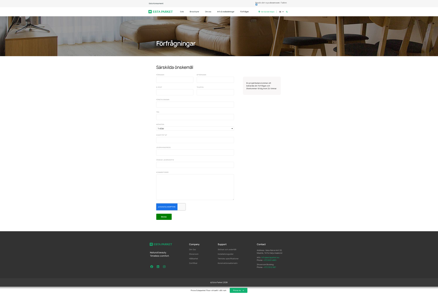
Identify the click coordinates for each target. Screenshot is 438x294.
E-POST (159, 87)
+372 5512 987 (269, 267)
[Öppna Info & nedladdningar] (236, 11)
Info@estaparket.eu (270, 257)
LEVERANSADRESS (163, 147)
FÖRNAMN (160, 75)
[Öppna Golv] (185, 11)
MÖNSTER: (160, 124)
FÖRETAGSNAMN (162, 100)
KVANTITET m (161, 135)
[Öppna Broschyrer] (200, 11)
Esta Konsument (156, 3)
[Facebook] (152, 267)
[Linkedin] (158, 267)
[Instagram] (164, 267)
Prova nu (237, 290)
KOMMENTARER (162, 172)
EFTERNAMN (201, 75)
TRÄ (157, 112)
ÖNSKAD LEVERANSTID (165, 160)
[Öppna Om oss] (213, 11)
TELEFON (200, 87)
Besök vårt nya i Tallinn (271, 2)
